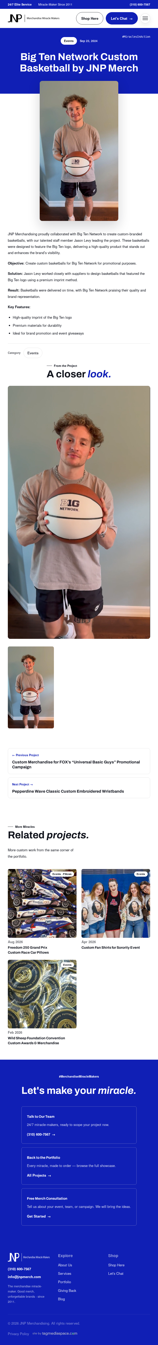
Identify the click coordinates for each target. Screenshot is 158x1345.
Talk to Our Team (41, 1117)
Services (64, 1273)
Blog (61, 1298)
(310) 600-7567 (140, 4)
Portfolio (64, 1281)
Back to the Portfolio (43, 1158)
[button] (31, 687)
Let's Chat (122, 18)
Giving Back (67, 1290)
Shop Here (89, 18)
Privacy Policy (18, 1333)
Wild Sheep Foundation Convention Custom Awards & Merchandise (36, 1040)
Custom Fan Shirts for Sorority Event (110, 948)
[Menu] (145, 18)
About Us (65, 1264)
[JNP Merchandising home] (33, 18)
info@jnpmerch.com (24, 1276)
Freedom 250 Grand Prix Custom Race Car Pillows (28, 950)
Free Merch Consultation (47, 1198)
